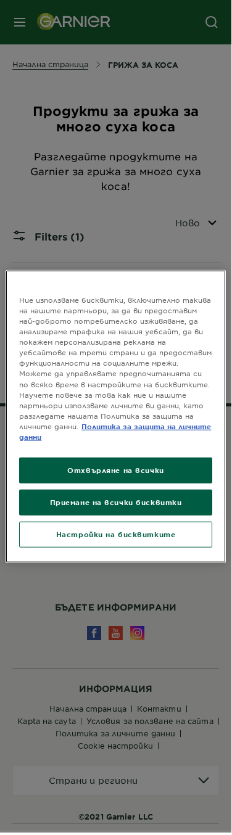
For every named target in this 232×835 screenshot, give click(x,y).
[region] (115, 416)
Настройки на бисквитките (116, 533)
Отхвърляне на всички (115, 470)
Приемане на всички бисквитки (116, 501)
